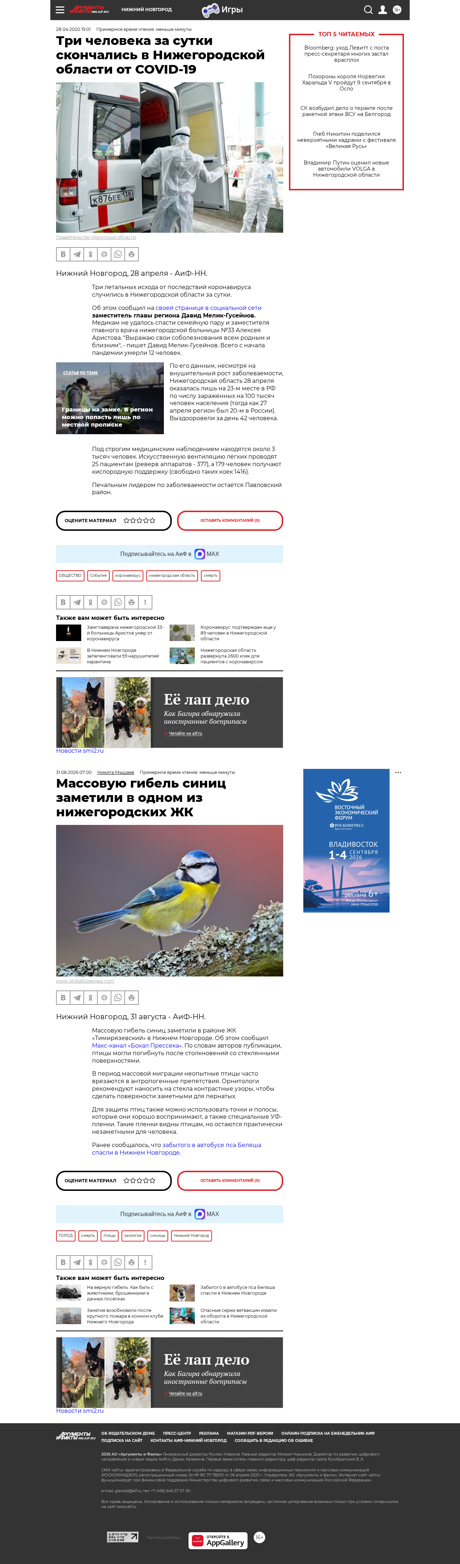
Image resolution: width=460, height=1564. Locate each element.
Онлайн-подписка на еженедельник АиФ (328, 1433)
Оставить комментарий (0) (230, 520)
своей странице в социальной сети (209, 308)
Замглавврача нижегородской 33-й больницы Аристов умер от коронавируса (125, 633)
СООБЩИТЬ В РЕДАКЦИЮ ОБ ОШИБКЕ (274, 1440)
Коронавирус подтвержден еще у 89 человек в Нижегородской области (238, 633)
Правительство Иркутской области (96, 237)
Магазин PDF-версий (250, 1433)
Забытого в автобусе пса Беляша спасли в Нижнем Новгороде (238, 1290)
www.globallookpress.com (85, 981)
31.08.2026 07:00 (74, 772)
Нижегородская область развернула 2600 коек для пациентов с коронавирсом (232, 656)
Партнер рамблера (163, 1537)
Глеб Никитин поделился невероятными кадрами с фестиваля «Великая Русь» (346, 140)
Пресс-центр (177, 1433)
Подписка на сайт (121, 1440)
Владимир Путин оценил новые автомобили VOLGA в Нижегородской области (346, 169)
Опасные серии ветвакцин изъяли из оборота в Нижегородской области (239, 1316)
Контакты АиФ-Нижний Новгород (188, 1440)
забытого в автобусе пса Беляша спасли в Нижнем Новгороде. (176, 1149)
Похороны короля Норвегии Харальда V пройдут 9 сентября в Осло (346, 83)
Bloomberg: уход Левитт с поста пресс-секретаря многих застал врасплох (346, 54)
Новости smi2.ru (80, 750)
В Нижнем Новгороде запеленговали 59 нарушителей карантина (123, 656)
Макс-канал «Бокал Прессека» (137, 1045)
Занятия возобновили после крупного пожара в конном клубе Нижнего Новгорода (125, 1316)
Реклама (209, 1433)
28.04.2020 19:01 (73, 29)
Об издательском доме (128, 1433)
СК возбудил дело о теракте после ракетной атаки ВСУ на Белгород (346, 111)
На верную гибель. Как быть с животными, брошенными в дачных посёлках (120, 1293)
